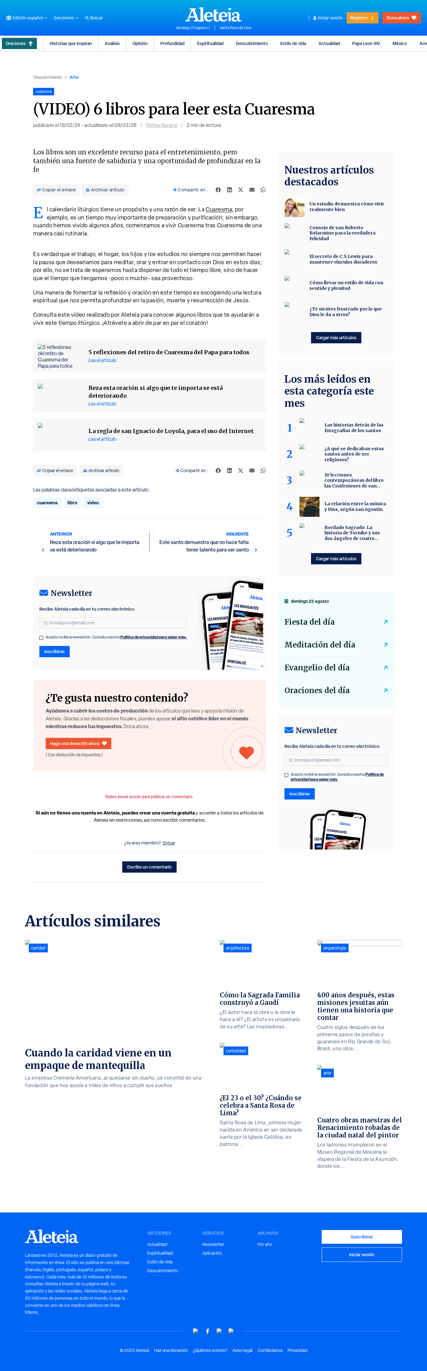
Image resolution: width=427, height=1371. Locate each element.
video (93, 503)
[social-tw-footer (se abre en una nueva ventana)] (219, 1331)
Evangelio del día (317, 668)
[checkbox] (41, 638)
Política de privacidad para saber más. (153, 637)
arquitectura (237, 948)
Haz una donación (171, 1350)
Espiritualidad (210, 43)
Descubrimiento (252, 43)
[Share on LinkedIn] (229, 189)
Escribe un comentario (149, 867)
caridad (38, 948)
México (400, 43)
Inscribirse (54, 651)
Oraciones (16, 43)
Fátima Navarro (161, 125)
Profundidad (172, 43)
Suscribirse (362, 1237)
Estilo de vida (293, 43)
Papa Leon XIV (366, 43)
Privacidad (297, 1350)
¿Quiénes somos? (210, 1350)
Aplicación (212, 1253)
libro (72, 503)
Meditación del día (319, 645)
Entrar (169, 843)
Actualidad (329, 43)
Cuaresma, (220, 209)
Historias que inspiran (71, 43)
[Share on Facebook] (218, 189)
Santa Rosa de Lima (235, 27)
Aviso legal (242, 1350)
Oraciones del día (317, 690)
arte (327, 1073)
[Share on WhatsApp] (263, 189)
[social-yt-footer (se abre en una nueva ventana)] (195, 1331)
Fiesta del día (309, 622)
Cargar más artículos (336, 337)
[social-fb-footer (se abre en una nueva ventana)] (207, 1331)
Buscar (96, 18)
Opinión (140, 43)
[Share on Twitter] (240, 189)
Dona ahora (398, 18)
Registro (358, 18)
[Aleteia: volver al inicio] (213, 14)
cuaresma (47, 503)
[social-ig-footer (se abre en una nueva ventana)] (231, 1331)
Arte (73, 77)
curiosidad (236, 1051)
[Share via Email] (251, 189)
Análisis (112, 43)
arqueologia (335, 948)
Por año (265, 1244)
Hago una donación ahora (74, 743)
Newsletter (213, 1244)
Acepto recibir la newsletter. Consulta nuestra (116, 637)
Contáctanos (270, 1350)
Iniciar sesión (330, 18)
